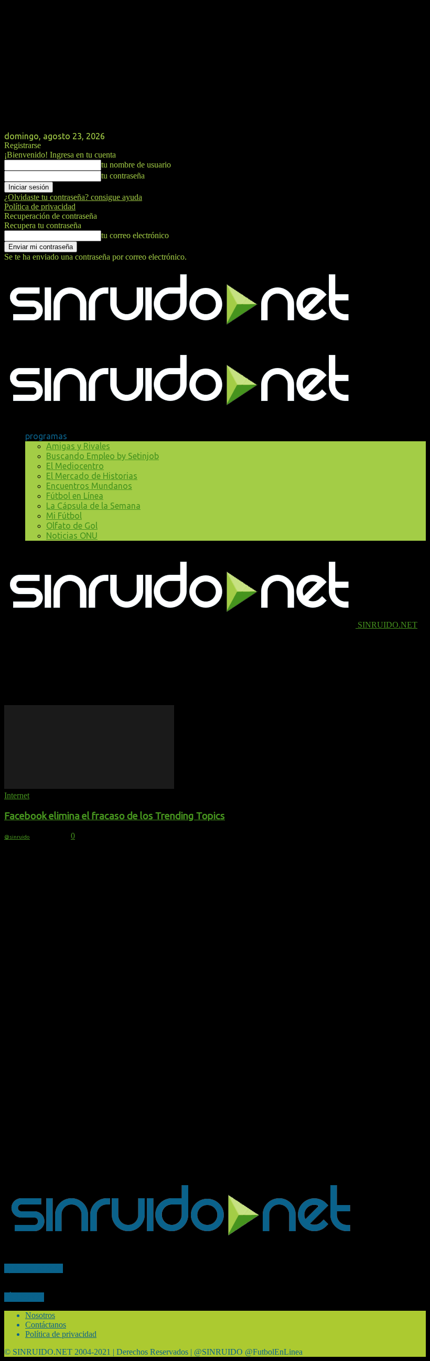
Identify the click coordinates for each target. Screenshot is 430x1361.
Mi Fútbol (64, 515)
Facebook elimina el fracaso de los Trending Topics (114, 815)
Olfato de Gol (72, 525)
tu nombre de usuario (136, 164)
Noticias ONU (72, 535)
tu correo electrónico (135, 235)
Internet (16, 795)
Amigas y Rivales (78, 446)
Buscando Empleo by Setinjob (102, 456)
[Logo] (180, 337)
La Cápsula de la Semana (93, 505)
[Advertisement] (127, 645)
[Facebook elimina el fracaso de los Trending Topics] (89, 786)
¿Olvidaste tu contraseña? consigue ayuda (73, 197)
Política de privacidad (40, 206)
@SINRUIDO (17, 837)
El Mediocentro (75, 466)
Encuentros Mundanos (89, 485)
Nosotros (40, 1315)
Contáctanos (45, 1324)
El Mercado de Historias (91, 476)
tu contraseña (123, 175)
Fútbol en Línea (74, 495)
